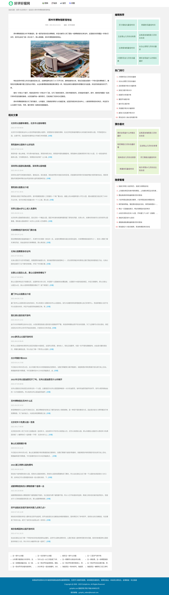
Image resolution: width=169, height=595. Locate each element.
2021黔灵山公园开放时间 (22, 337)
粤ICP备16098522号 (92, 588)
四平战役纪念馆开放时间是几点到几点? (28, 508)
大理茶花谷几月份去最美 (126, 59)
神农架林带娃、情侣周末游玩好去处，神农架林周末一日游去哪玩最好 (138, 204)
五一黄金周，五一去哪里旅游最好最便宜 (101, 559)
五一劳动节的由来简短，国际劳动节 (49, 563)
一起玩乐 (30, 10)
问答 (73, 3)
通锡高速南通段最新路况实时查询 (130, 222)
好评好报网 (22, 3)
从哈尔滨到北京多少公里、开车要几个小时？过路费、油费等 (138, 213)
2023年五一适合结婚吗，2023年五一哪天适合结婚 (55, 566)
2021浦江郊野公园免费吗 (22, 465)
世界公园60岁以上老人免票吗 (24, 209)
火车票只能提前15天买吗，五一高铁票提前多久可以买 (31, 559)
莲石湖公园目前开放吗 (21, 315)
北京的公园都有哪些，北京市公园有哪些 (28, 123)
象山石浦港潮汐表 (19, 444)
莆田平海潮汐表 (124, 99)
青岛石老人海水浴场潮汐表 (128, 117)
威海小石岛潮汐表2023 (127, 113)
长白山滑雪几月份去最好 (148, 48)
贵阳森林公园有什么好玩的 (22, 145)
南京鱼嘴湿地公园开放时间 (22, 529)
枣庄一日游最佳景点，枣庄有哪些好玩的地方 (134, 209)
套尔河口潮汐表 (124, 104)
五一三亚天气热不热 (94, 556)
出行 (64, 3)
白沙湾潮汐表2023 (19, 358)
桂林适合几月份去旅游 (127, 157)
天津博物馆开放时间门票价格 (23, 230)
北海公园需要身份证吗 (21, 251)
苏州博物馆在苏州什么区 (21, 401)
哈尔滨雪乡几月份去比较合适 (148, 169)
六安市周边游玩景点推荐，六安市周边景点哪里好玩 (137, 200)
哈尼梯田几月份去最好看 (126, 145)
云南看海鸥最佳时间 (127, 48)
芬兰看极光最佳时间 (127, 25)
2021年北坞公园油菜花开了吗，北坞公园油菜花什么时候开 (36, 379)
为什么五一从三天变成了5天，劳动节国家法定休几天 (55, 559)
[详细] (50, 136)
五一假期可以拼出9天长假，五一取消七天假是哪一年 (80, 559)
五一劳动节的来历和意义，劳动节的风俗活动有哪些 (80, 563)
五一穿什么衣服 (18, 556)
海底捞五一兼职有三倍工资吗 (97, 566)
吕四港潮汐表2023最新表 (127, 86)
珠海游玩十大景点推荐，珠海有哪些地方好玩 (134, 227)
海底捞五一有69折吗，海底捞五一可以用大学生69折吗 (81, 566)
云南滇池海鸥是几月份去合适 (148, 36)
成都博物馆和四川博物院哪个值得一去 (27, 486)
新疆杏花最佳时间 (148, 25)
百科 (46, 3)
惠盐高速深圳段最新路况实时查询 (130, 195)
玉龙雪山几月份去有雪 (127, 37)
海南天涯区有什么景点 (126, 218)
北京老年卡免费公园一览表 (22, 422)
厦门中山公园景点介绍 (21, 294)
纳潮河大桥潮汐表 (125, 95)
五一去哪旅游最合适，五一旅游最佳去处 (27, 563)
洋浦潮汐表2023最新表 (127, 108)
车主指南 (134, 580)
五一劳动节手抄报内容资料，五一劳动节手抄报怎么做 (31, 566)
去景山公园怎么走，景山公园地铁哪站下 (28, 273)
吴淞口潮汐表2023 (125, 90)
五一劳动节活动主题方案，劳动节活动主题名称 (103, 563)
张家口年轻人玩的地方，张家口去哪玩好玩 (133, 186)
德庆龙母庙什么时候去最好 (148, 59)
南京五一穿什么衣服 (69, 556)
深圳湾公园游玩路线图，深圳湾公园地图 (28, 166)
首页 (17, 10)
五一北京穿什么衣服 (44, 556)
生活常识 (23, 10)
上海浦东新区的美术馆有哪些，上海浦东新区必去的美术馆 (138, 191)
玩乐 (55, 3)
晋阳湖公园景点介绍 (20, 187)
